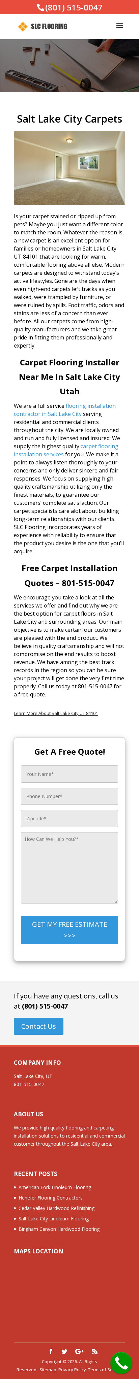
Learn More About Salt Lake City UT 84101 (56, 713)
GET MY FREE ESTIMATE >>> (69, 930)
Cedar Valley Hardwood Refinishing (56, 1208)
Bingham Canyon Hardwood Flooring (59, 1229)
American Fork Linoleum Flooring (55, 1187)
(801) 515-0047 (45, 1006)
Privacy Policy (72, 1370)
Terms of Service (105, 1370)
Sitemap (47, 1370)
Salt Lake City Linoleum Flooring (54, 1218)
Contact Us (38, 1026)
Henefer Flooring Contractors (51, 1197)
